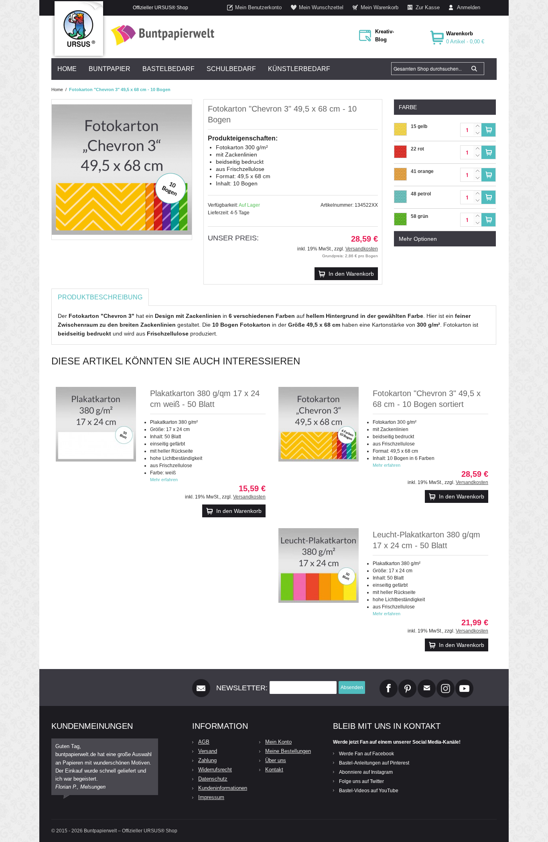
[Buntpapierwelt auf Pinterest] (407, 682)
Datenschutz (212, 779)
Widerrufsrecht (215, 770)
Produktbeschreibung (100, 297)
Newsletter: (242, 688)
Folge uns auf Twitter (361, 781)
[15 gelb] (400, 127)
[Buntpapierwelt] (160, 35)
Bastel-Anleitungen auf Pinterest (374, 763)
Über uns (275, 760)
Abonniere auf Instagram (366, 772)
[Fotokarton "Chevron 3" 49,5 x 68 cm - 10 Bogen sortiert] (318, 424)
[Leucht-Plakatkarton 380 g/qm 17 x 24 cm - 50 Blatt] (318, 565)
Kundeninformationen (222, 788)
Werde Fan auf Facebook (366, 754)
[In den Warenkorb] (488, 129)
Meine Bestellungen (288, 751)
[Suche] (474, 69)
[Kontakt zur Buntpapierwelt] (426, 682)
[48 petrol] (400, 194)
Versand (207, 751)
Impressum (211, 797)
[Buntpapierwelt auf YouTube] (464, 682)
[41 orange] (400, 172)
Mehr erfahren (164, 479)
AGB (203, 742)
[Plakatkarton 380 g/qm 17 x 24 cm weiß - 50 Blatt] (96, 424)
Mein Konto (278, 742)
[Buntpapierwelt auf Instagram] (445, 682)
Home (57, 89)
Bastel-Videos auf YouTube (368, 790)
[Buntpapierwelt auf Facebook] (388, 682)
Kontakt (274, 770)
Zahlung (207, 760)
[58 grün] (400, 217)
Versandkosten (361, 249)
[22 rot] (400, 149)
